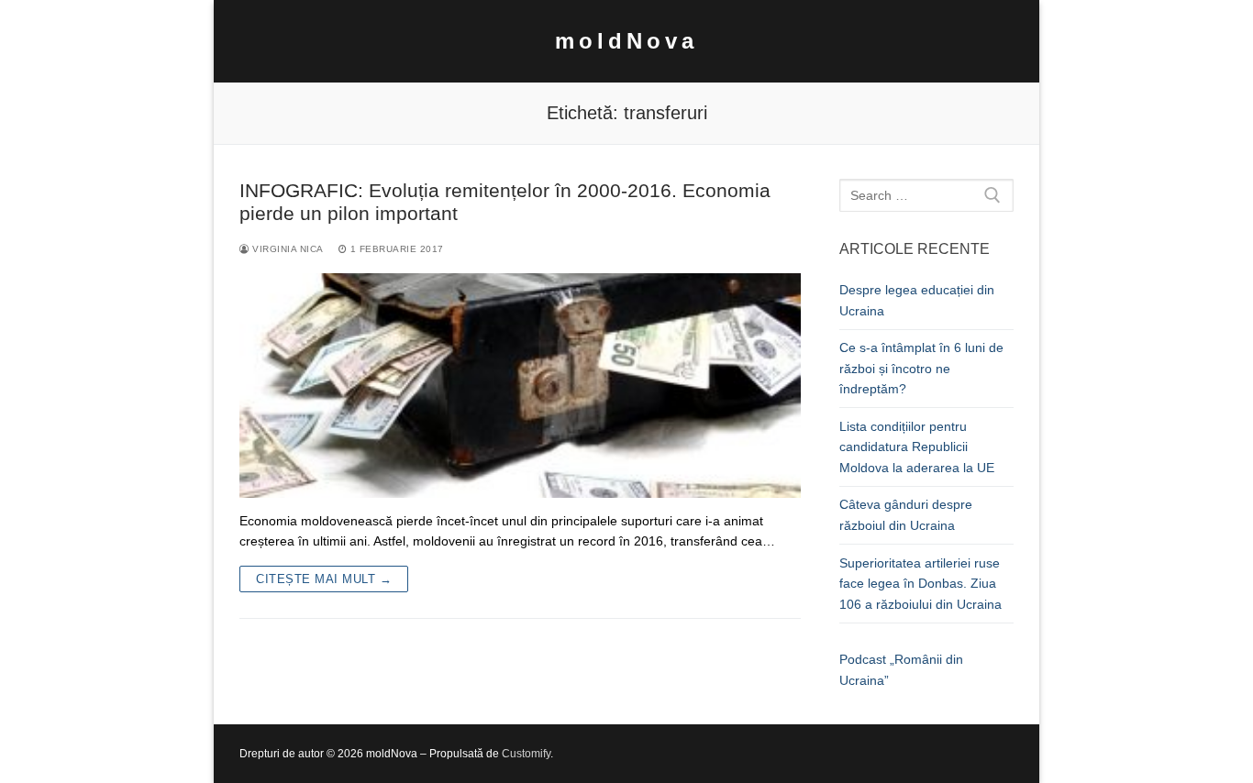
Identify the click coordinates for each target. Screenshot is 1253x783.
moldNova (626, 40)
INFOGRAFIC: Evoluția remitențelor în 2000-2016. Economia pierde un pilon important (505, 202)
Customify (526, 753)
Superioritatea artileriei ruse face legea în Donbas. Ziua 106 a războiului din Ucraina (920, 584)
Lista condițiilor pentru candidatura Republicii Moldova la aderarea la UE (916, 447)
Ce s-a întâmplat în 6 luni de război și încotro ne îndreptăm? (921, 368)
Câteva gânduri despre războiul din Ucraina (905, 515)
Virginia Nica (286, 249)
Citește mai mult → (324, 579)
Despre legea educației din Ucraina (916, 300)
